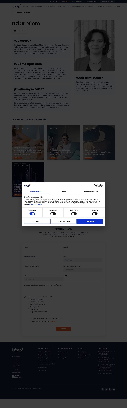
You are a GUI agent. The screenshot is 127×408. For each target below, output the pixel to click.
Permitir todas (90, 221)
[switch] (53, 213)
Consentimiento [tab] (35, 191)
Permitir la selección (63, 221)
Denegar (37, 221)
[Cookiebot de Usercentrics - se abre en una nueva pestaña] (95, 185)
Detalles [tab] (63, 191)
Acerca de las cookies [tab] (91, 191)
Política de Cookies (35, 204)
